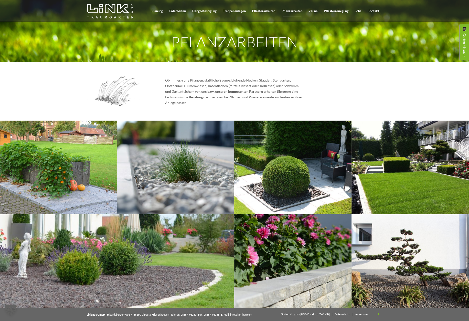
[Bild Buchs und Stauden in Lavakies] (117, 261)
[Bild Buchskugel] (293, 167)
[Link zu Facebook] (378, 314)
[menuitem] (157, 11)
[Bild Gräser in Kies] (175, 167)
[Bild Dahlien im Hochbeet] (293, 261)
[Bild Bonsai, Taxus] (410, 261)
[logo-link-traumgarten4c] (110, 11)
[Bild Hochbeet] (58, 167)
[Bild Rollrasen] (410, 167)
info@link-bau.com (241, 314)
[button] (10, 310)
